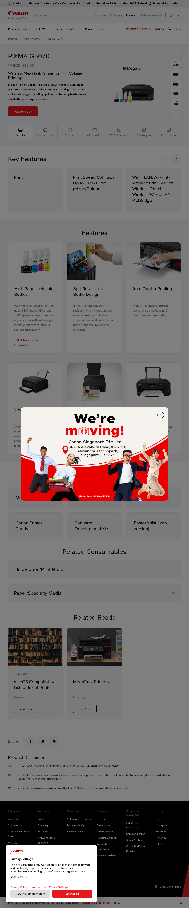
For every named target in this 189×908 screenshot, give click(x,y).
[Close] (160, 415)
